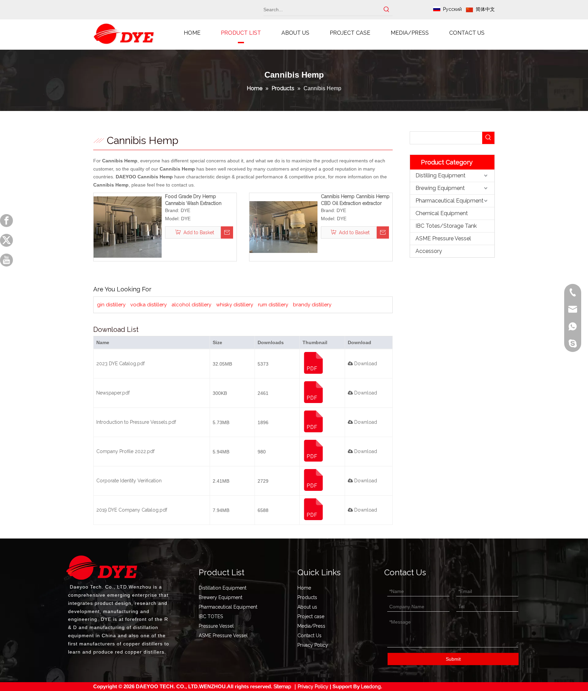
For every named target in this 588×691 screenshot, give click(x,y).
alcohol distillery (191, 305)
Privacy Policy (312, 645)
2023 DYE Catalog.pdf (120, 363)
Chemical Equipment (441, 213)
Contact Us (309, 635)
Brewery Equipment (220, 597)
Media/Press (311, 626)
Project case (310, 616)
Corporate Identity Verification (129, 480)
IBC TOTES (211, 616)
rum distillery (273, 305)
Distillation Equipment (222, 588)
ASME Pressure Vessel (443, 238)
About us (307, 607)
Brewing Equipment (440, 188)
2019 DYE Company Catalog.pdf (131, 510)
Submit (453, 659)
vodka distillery (148, 305)
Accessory (428, 251)
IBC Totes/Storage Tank (446, 226)
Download (365, 363)
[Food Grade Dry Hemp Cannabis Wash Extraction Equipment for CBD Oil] (128, 226)
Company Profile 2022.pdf (125, 451)
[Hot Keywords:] (386, 9)
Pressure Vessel (216, 626)
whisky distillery (234, 305)
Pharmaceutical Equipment (449, 200)
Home (304, 588)
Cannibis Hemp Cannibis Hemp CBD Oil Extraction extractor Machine (355, 200)
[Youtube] (6, 260)
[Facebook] (6, 220)
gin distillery (111, 305)
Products (307, 597)
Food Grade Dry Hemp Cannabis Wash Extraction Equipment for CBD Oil (193, 200)
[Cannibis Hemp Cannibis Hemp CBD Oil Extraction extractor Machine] (283, 226)
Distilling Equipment (440, 175)
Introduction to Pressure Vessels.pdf (136, 422)
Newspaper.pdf (113, 393)
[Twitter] (6, 240)
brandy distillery (312, 305)
